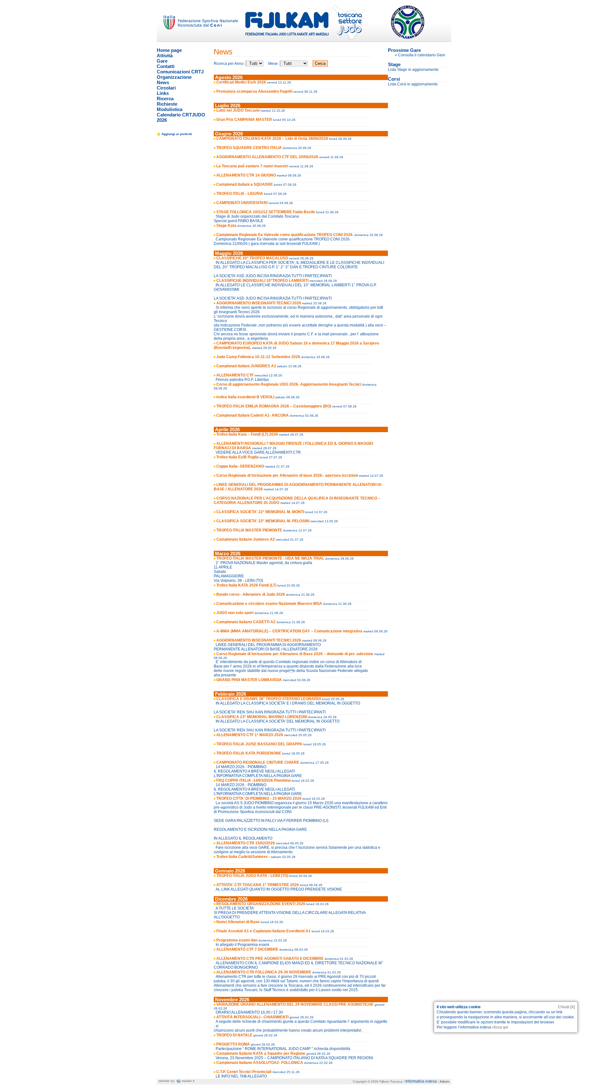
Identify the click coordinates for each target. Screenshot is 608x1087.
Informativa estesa (421, 1081)
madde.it (187, 1081)
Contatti (165, 66)
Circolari (166, 87)
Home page (169, 50)
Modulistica (169, 109)
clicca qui (500, 1027)
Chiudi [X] (566, 1007)
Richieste (167, 104)
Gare (162, 61)
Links (163, 93)
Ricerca (165, 98)
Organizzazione (174, 77)
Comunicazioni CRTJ (180, 71)
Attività (165, 55)
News (163, 82)
